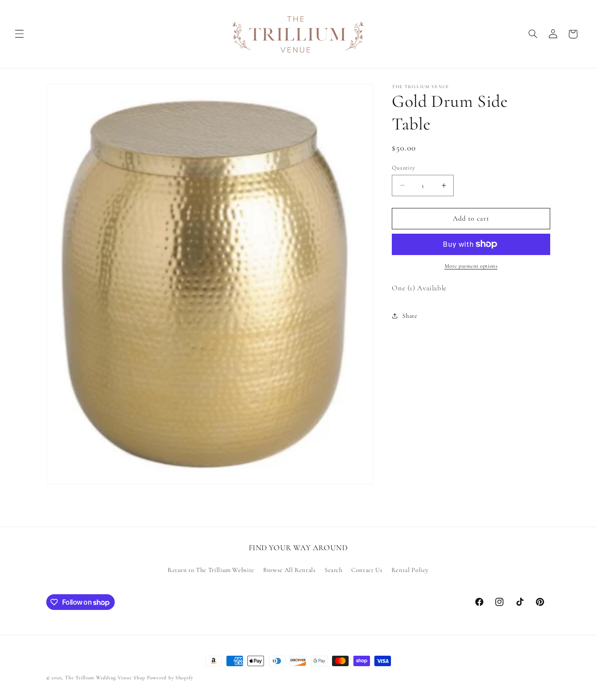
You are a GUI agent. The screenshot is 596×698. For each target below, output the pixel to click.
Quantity (403, 167)
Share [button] (409, 316)
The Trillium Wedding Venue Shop (105, 677)
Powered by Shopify (170, 677)
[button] (19, 34)
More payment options (471, 265)
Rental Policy (409, 570)
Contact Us (366, 570)
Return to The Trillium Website (211, 570)
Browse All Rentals (289, 570)
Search (334, 570)
